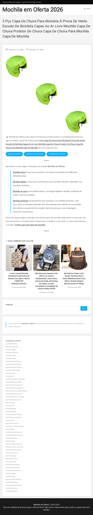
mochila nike (10, 406)
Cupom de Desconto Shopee (11, 2)
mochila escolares (12, 453)
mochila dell (10, 376)
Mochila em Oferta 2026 (32, 9)
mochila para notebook (13, 417)
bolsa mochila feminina (13, 479)
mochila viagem (11, 350)
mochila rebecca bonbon (14, 444)
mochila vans (10, 420)
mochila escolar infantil (13, 414)
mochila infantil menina (13, 361)
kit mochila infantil (12, 482)
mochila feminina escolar (14, 394)
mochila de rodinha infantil (15, 426)
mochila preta (10, 441)
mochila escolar (11, 358)
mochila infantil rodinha (14, 450)
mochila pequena (11, 491)
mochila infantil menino (13, 364)
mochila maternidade (13, 370)
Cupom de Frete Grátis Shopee (31, 2)
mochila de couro (11, 488)
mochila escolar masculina (14, 447)
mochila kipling (11, 409)
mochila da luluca (11, 459)
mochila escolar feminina (14, 367)
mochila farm (10, 429)
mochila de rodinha (12, 423)
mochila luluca (10, 373)
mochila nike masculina (13, 470)
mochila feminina (11, 344)
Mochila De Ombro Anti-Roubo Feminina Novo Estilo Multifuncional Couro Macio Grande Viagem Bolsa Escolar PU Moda (74, 278)
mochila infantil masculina (14, 435)
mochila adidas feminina (14, 485)
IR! (84, 308)
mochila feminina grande (14, 385)
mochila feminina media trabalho (17, 391)
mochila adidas (11, 411)
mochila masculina (12, 347)
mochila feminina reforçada (15, 397)
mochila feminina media (14, 382)
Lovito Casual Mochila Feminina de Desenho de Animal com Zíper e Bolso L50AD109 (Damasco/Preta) (19, 278)
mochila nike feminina (13, 467)
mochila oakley (11, 473)
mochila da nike (11, 462)
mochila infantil (11, 355)
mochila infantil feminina (14, 432)
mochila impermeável (13, 465)
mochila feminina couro (13, 400)
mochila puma (10, 476)
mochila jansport (11, 438)
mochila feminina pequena (14, 388)
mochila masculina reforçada (15, 379)
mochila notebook (12, 352)
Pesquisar (9, 305)
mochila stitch (10, 403)
